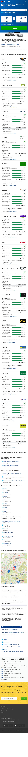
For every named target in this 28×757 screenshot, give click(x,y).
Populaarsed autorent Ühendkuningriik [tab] (11, 626)
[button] (9, 571)
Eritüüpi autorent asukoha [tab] (8, 635)
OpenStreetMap (24, 583)
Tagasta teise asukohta (9, 12)
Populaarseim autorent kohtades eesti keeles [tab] (13, 632)
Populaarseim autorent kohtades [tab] (10, 629)
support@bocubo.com (6, 718)
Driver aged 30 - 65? (8, 24)
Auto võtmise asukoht (6, 7)
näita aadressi (11, 290)
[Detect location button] (25, 10)
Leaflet (18, 583)
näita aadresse (12, 80)
